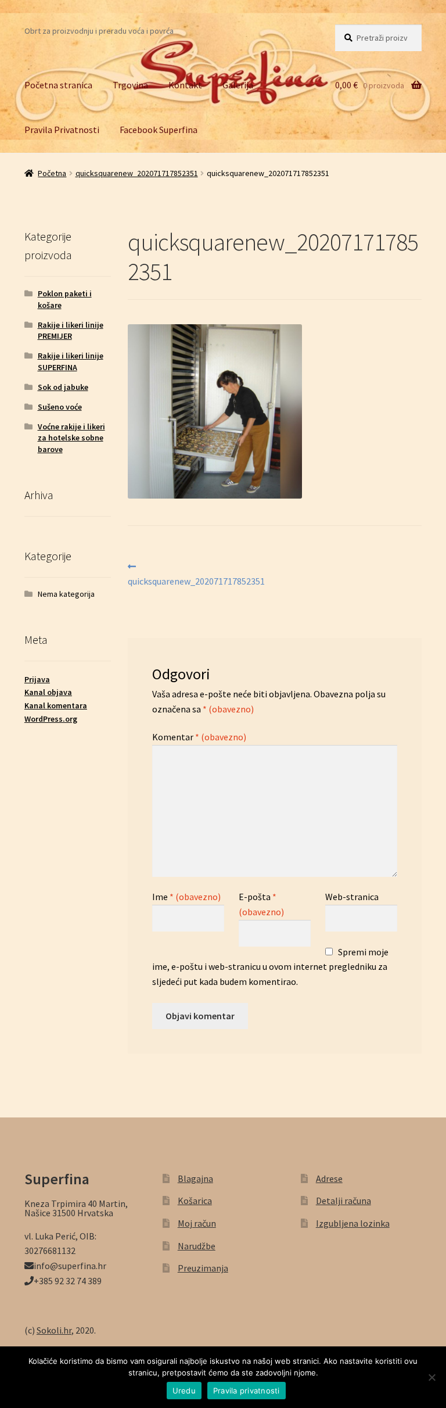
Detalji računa (343, 1200)
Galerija (237, 85)
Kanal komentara (55, 705)
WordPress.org (50, 719)
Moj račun (197, 1223)
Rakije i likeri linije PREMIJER (70, 331)
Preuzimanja (203, 1268)
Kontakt (185, 85)
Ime (186, 896)
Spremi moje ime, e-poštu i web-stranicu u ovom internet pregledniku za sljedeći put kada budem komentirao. (270, 967)
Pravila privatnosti (246, 1390)
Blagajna (195, 1178)
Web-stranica (352, 896)
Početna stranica (58, 85)
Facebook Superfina (158, 129)
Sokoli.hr (54, 1330)
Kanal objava (48, 692)
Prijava (37, 679)
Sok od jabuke (63, 387)
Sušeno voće (60, 407)
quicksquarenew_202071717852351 (136, 173)
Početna (52, 173)
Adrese (329, 1178)
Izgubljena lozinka (353, 1223)
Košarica (195, 1200)
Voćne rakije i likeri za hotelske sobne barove (71, 438)
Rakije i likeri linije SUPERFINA (70, 361)
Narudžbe (196, 1246)
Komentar (199, 737)
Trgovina (130, 85)
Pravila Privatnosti (61, 129)
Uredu (184, 1390)
